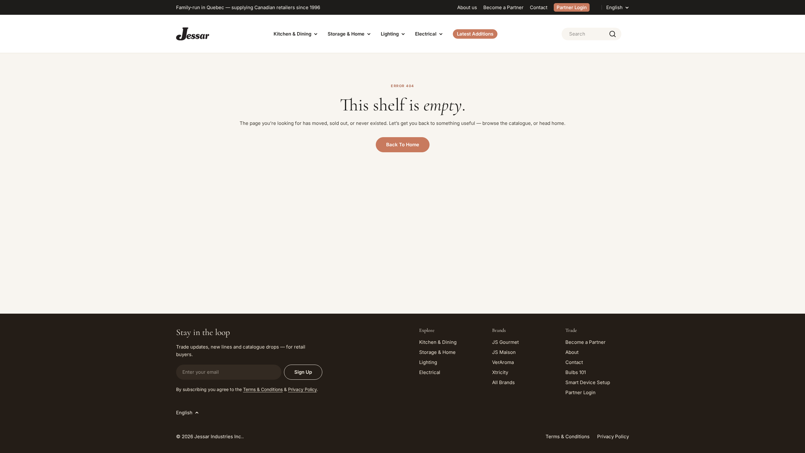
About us (467, 7)
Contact (538, 7)
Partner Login (572, 7)
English (614, 7)
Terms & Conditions (263, 389)
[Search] (612, 34)
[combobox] (591, 34)
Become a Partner (503, 7)
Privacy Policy (302, 389)
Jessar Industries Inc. (218, 436)
